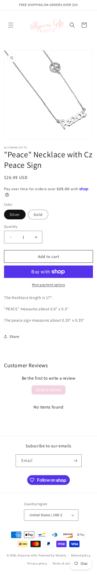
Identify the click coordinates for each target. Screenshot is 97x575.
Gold (38, 214)
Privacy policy (37, 563)
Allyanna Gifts (28, 555)
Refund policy (80, 555)
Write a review (48, 390)
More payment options (48, 285)
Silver (15, 214)
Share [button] (14, 336)
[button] (11, 25)
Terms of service (63, 563)
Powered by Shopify (52, 555)
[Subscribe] (75, 460)
